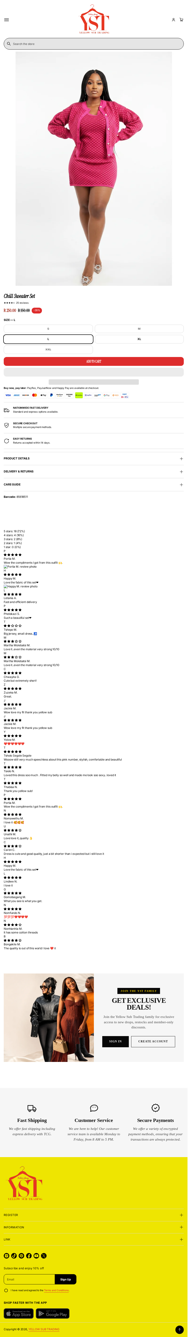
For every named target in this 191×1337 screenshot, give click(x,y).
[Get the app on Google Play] (52, 1313)
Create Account (153, 1041)
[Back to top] (179, 1330)
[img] (12, 554)
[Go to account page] (173, 20)
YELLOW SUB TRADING (43, 1329)
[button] (94, 372)
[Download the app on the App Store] (19, 1313)
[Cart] (181, 20)
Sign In (115, 1041)
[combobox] (94, 43)
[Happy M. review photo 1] (94, 587)
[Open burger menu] (6, 20)
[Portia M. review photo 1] (94, 567)
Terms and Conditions (56, 1290)
